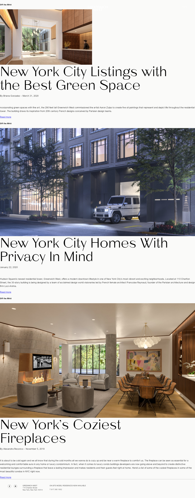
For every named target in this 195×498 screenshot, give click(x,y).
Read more (5, 117)
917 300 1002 (56, 489)
